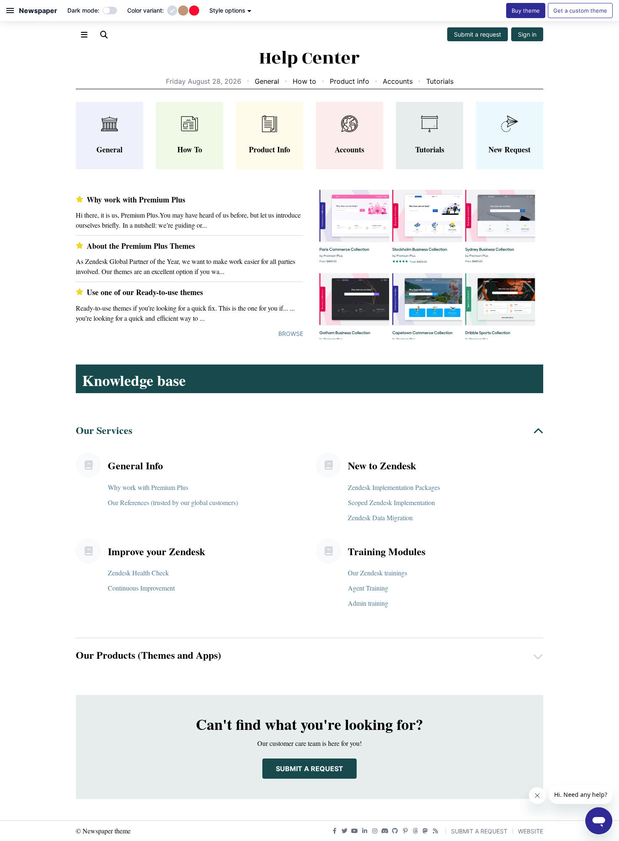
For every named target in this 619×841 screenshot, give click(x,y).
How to (304, 81)
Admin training (368, 603)
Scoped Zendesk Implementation (391, 502)
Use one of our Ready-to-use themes (145, 292)
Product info (349, 81)
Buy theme (526, 10)
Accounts (398, 81)
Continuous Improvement (141, 587)
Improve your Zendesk (156, 551)
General (267, 81)
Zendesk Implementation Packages (394, 487)
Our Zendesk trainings (377, 572)
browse (290, 333)
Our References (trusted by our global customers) (173, 502)
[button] (309, 431)
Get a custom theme (580, 10)
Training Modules (386, 551)
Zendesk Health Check (138, 572)
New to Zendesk (382, 465)
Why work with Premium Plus (136, 199)
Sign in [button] (527, 34)
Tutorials (440, 81)
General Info (135, 465)
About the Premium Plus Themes (141, 246)
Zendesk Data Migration (380, 517)
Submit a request (477, 34)
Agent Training (368, 587)
